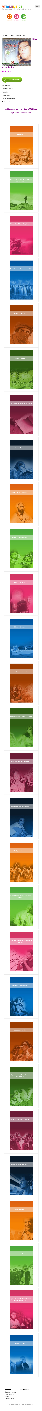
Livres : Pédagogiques (19, 537)
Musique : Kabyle (20, 1030)
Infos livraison (9, 1398)
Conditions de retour (9, 1395)
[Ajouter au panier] (12, 80)
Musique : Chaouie (19, 851)
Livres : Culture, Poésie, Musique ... (20, 403)
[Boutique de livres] (9, 15)
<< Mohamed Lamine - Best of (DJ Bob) (21, 109)
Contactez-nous (10, 1392)
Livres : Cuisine (20, 358)
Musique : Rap (20, 1254)
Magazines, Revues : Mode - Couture (20, 716)
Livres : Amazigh (19, 313)
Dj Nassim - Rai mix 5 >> (21, 113)
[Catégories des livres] (16, 15)
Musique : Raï (19, 1209)
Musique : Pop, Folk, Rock (20, 1164)
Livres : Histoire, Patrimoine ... (20, 492)
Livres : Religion (19, 582)
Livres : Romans (19, 627)
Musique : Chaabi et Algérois (19, 806)
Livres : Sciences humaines (20, 672)
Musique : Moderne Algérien (19, 1119)
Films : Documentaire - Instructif (20, 269)
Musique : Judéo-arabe (20, 985)
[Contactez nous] (23, 15)
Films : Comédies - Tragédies (19, 224)
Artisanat (20, 134)
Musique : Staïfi (20, 1343)
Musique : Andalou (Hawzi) (20, 761)
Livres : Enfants (20, 448)
